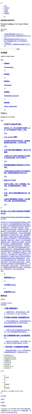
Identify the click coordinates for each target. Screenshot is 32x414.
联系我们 (7, 13)
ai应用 (6, 11)
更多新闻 (3, 304)
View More (4, 29)
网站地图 (25, 410)
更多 (2, 60)
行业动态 (9, 303)
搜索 (18, 49)
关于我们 (7, 8)
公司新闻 (3, 303)
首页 (5, 6)
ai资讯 (6, 9)
